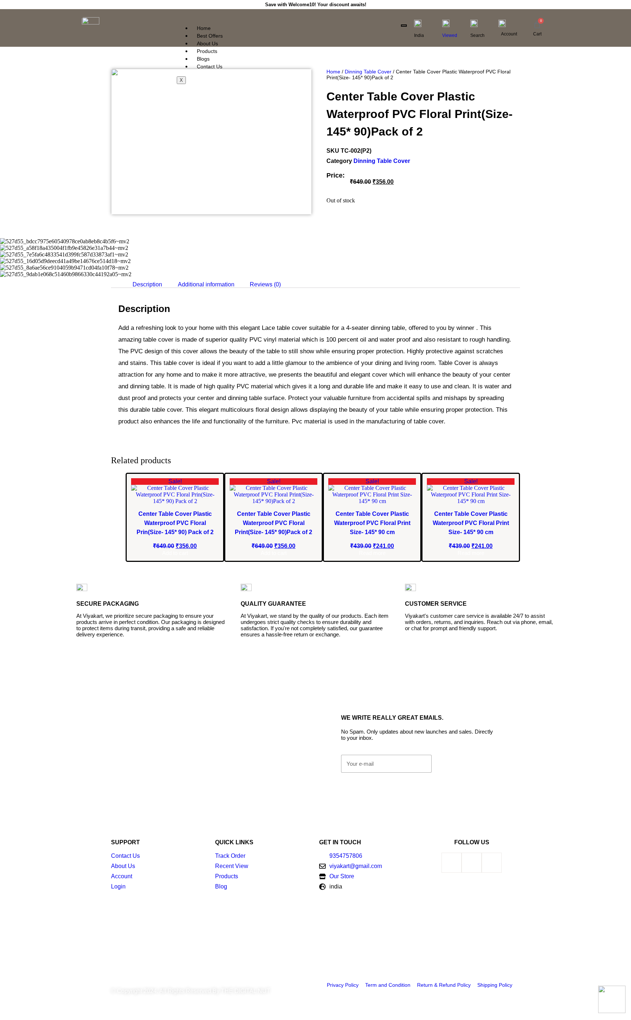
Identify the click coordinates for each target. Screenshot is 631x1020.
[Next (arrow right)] (618, 510)
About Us (207, 43)
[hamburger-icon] (404, 25)
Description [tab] (147, 284)
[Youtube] (472, 863)
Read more (372, 553)
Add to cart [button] (175, 553)
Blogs (203, 59)
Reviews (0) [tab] (265, 284)
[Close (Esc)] (623, 8)
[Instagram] (492, 863)
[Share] (607, 8)
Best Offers (210, 36)
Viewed (449, 35)
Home (204, 28)
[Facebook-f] (451, 863)
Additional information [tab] (206, 284)
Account (509, 34)
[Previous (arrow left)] (13, 510)
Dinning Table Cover (368, 72)
